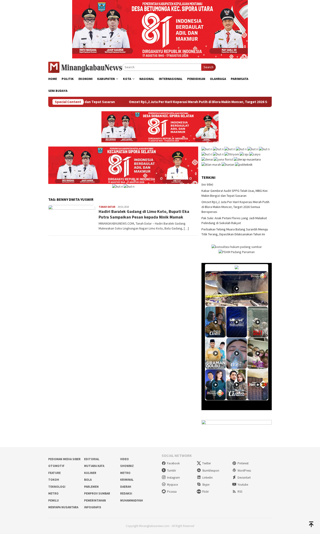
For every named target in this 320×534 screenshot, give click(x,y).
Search (208, 67)
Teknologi (56, 487)
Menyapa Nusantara (63, 507)
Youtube (243, 485)
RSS (240, 492)
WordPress (244, 471)
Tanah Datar (107, 206)
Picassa (172, 492)
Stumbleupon (210, 471)
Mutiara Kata (94, 466)
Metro (125, 473)
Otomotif (56, 466)
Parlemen (91, 487)
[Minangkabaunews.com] (85, 67)
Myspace (172, 485)
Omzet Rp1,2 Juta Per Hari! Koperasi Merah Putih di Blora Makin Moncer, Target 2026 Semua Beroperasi (196, 102)
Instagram (173, 478)
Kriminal (127, 480)
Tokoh (53, 480)
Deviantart (244, 478)
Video (124, 459)
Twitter (206, 463)
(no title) (207, 184)
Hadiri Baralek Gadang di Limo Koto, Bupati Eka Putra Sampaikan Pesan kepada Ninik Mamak (144, 214)
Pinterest (243, 463)
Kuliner (90, 473)
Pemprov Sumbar (97, 493)
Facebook (173, 463)
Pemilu (53, 500)
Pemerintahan (95, 500)
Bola (88, 480)
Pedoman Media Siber (64, 459)
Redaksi (126, 493)
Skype (205, 485)
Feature (54, 473)
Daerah (125, 487)
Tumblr (171, 471)
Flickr (205, 492)
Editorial (91, 459)
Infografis (92, 507)
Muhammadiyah (131, 500)
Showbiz (127, 466)
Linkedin (207, 478)
